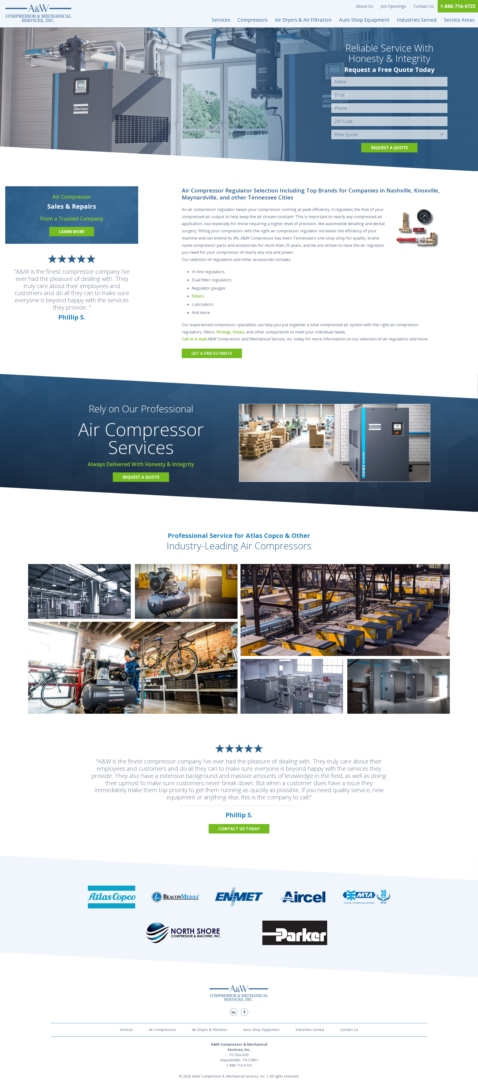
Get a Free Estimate (211, 353)
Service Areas (459, 19)
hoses (238, 332)
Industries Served (417, 19)
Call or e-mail (194, 339)
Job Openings (393, 6)
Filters (198, 296)
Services (221, 19)
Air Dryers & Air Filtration (303, 19)
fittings (223, 332)
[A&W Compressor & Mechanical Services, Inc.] (38, 14)
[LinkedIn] (233, 1012)
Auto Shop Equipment (364, 19)
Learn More (71, 231)
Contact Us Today (239, 828)
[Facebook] (244, 1012)
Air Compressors (162, 1029)
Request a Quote (389, 147)
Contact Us (424, 6)
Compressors (252, 19)
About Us (364, 6)
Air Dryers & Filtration (209, 1029)
